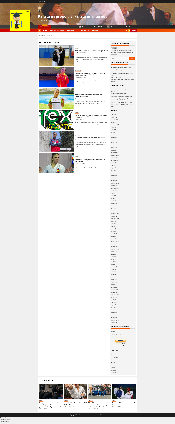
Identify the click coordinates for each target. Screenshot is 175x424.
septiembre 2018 (115, 294)
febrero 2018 (114, 312)
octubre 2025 (114, 122)
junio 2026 (113, 114)
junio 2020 (113, 256)
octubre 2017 (114, 322)
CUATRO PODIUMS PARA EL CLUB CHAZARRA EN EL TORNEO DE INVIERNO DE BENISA (122, 104)
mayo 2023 (113, 168)
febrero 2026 (114, 117)
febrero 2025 (114, 137)
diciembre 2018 (115, 287)
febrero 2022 (114, 206)
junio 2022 (113, 195)
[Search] (127, 30)
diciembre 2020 (115, 241)
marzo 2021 (114, 234)
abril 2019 (113, 277)
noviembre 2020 (115, 244)
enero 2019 (113, 284)
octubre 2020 (114, 246)
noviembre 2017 (115, 320)
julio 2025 (113, 127)
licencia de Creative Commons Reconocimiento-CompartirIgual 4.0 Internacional (122, 52)
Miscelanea (114, 365)
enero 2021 (113, 239)
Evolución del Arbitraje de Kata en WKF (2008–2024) (70, 26)
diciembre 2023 (115, 152)
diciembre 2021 (115, 211)
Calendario (95, 30)
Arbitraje (113, 355)
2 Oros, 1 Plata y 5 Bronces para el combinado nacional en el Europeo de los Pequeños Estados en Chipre (112, 26)
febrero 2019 (114, 282)
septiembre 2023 (115, 160)
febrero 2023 (114, 175)
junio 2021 (113, 226)
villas (112, 102)
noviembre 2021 (115, 213)
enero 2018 (113, 315)
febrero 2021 (114, 236)
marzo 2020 (114, 264)
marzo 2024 (114, 147)
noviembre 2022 (115, 183)
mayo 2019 (113, 274)
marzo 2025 (114, 135)
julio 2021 (113, 223)
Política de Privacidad (5, 419)
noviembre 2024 (115, 145)
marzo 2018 (114, 310)
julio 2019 (113, 269)
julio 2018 (113, 300)
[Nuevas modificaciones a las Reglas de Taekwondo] (124, 391)
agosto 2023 (114, 163)
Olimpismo (113, 370)
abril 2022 (113, 201)
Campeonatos (78, 70)
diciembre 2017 (115, 317)
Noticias (77, 48)
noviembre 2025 (115, 119)
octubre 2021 (114, 216)
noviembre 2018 (115, 289)
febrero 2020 (114, 266)
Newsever (94, 415)
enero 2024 (113, 150)
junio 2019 (113, 272)
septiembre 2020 (115, 249)
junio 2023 (113, 165)
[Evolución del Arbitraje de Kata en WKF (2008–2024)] (75, 391)
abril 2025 (113, 132)
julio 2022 (113, 193)
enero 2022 (113, 208)
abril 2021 (113, 231)
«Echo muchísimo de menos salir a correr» (91, 138)
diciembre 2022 (115, 180)
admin (84, 55)
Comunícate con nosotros (57, 30)
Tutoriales (113, 372)
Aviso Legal (3, 417)
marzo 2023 (114, 173)
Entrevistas (77, 135)
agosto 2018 (114, 297)
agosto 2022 (114, 190)
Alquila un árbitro (84, 30)
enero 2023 (113, 178)
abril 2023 (113, 170)
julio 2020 (113, 254)
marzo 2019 (114, 279)
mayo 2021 (113, 228)
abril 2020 (113, 261)
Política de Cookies (4, 421)
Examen (45, 30)
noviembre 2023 (115, 155)
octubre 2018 (114, 292)
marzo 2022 (114, 203)
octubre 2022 (114, 185)
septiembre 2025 (115, 124)
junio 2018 (113, 302)
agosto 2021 (114, 221)
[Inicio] (39, 30)
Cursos (112, 360)
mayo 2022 (113, 198)
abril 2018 (113, 307)
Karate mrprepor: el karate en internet (72, 16)
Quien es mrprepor (71, 30)
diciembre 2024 (115, 142)
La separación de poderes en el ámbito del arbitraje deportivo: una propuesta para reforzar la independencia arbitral (122, 69)
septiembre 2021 (115, 218)
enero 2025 (113, 140)
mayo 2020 (113, 259)
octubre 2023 (114, 157)
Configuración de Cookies (6, 423)
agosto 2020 (114, 251)
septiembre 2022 (115, 188)
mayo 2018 (113, 305)
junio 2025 (113, 130)
